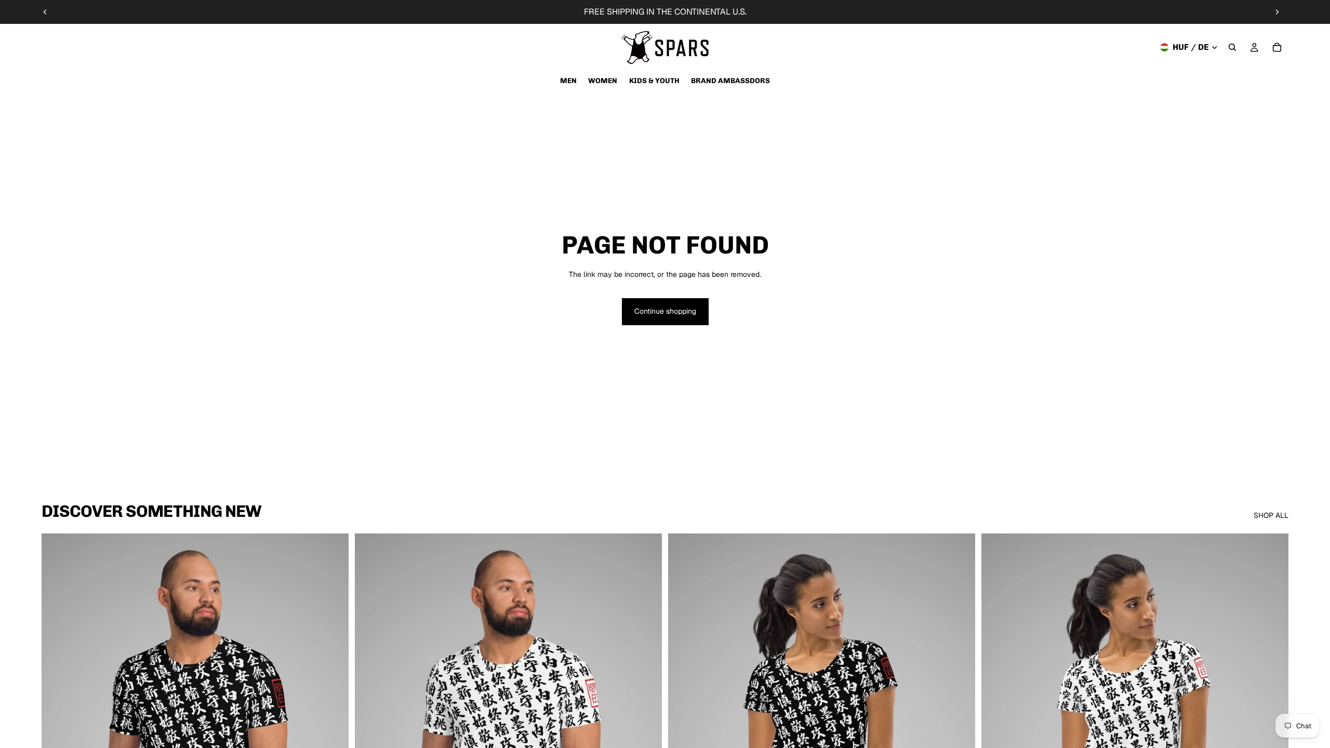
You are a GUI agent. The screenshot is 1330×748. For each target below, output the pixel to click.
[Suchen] (1232, 47)
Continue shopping (665, 311)
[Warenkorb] (1277, 47)
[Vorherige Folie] (45, 12)
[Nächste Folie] (1277, 12)
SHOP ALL (1271, 515)
